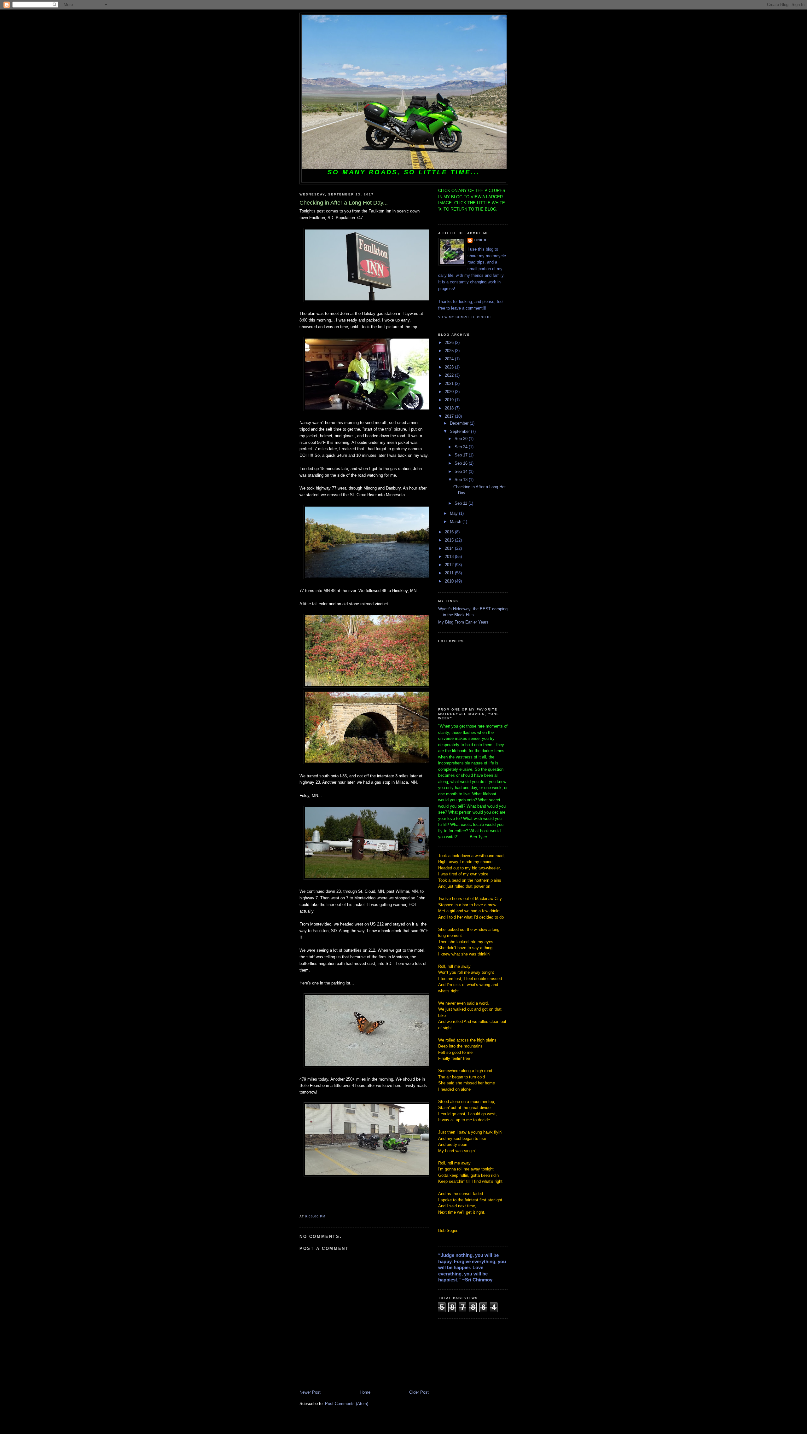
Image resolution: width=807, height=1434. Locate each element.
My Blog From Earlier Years (463, 622)
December (460, 423)
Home (365, 1392)
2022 (450, 375)
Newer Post (310, 1392)
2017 (450, 416)
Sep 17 (462, 455)
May (454, 513)
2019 (450, 400)
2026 (450, 342)
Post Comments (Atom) (346, 1403)
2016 (450, 532)
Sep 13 (462, 479)
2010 (450, 581)
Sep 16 (462, 463)
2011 (450, 573)
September (460, 431)
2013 (450, 556)
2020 (450, 391)
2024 (450, 359)
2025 (450, 350)
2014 (450, 548)
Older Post (419, 1392)
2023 (450, 367)
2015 (450, 540)
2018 (450, 408)
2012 (450, 564)
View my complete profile (465, 317)
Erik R (480, 240)
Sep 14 (462, 471)
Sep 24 (462, 446)
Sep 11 (461, 503)
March (456, 521)
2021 (450, 383)
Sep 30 (462, 438)
